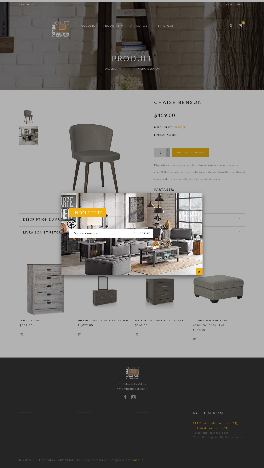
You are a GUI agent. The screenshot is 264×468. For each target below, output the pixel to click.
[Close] (199, 271)
